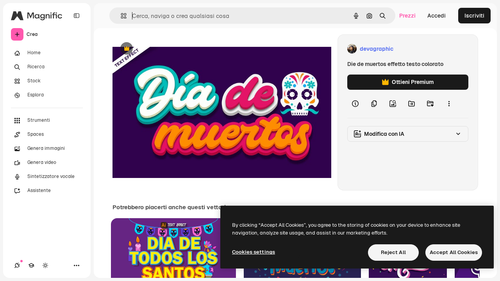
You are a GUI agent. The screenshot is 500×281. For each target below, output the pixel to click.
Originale (164, 49)
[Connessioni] (17, 265)
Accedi (436, 15)
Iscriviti (474, 15)
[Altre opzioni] (449, 104)
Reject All (393, 252)
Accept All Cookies (454, 252)
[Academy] (31, 265)
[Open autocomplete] (120, 16)
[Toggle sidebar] (76, 15)
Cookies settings (253, 252)
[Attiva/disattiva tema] (45, 265)
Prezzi (407, 15)
